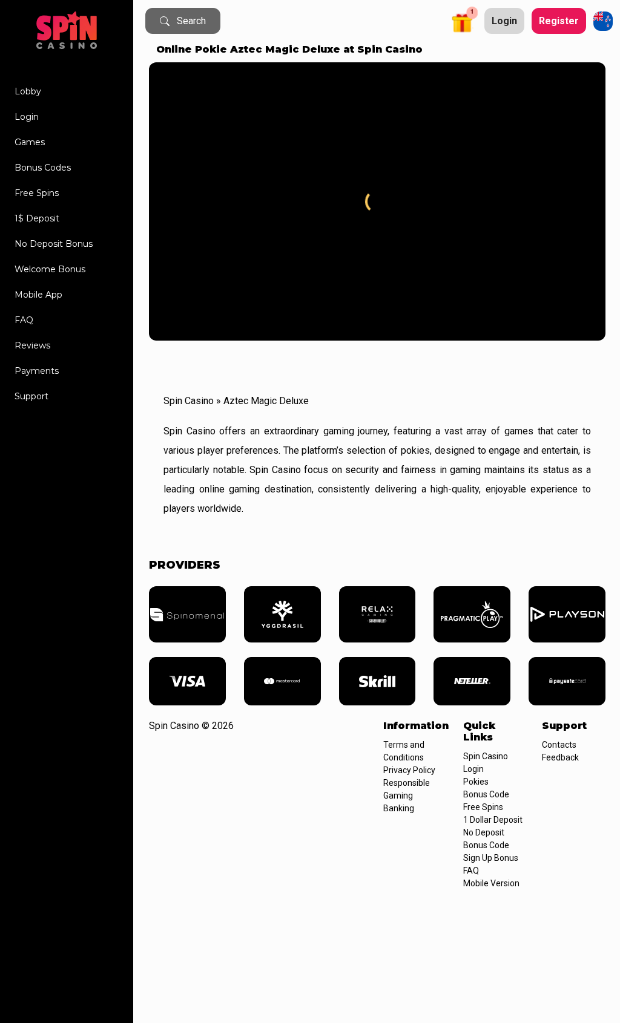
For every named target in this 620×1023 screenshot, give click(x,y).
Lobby (28, 91)
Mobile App (38, 294)
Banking (398, 808)
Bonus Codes (43, 167)
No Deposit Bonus (54, 243)
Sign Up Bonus (490, 858)
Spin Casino (188, 401)
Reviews (32, 345)
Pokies (476, 781)
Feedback (560, 757)
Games (30, 142)
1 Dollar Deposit (493, 820)
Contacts (559, 745)
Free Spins (37, 193)
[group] (187, 614)
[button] (463, 20)
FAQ (24, 320)
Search (191, 21)
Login (27, 116)
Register (559, 21)
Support (31, 396)
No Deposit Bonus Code (486, 839)
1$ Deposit (37, 218)
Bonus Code (486, 794)
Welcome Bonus (50, 269)
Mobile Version (491, 883)
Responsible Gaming (406, 789)
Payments (37, 370)
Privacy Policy (409, 770)
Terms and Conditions (403, 751)
